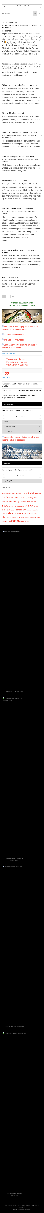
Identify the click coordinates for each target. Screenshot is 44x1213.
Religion (6, 25)
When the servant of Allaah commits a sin (20, 85)
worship (22, 521)
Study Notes (8, 431)
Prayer (5, 184)
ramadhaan (20, 510)
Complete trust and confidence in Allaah (19, 132)
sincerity (14, 517)
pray (22, 506)
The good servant (9, 22)
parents (11, 506)
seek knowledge (32, 514)
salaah (10, 513)
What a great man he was (17, 365)
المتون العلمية (7, 463)
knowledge (15, 501)
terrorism (5, 521)
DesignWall (21, 1207)
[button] (3, 417)
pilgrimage (17, 506)
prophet (36, 506)
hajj (26, 498)
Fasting (6, 255)
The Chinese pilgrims (15, 359)
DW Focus (34, 1205)
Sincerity (11, 25)
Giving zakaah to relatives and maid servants (21, 64)
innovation (5, 501)
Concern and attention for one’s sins (17, 209)
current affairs (29, 493)
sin (10, 517)
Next (13, 296)
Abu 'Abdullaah (6, 27)
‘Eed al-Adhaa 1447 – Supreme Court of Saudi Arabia (21, 391)
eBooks (6, 421)
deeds (3, 498)
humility (30, 498)
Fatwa (13, 67)
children (18, 493)
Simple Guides (8, 404)
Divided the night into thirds (14, 181)
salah (17, 514)
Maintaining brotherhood (16, 362)
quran (13, 510)
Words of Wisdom (23, 25)
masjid (28, 501)
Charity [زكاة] (7, 67)
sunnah (27, 517)
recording (35, 510)
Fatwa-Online (22, 1205)
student (20, 517)
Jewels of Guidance (8, 353)
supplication (34, 517)
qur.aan (6, 509)
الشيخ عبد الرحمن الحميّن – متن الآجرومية (17, 470)
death (38, 493)
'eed (3, 493)
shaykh (5, 517)
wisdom (14, 520)
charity (14, 493)
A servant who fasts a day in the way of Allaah (19, 251)
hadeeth (22, 498)
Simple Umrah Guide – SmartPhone (17, 411)
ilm (35, 497)
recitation (29, 510)
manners (23, 501)
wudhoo (27, 521)
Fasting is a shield (10, 277)
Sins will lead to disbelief (13, 113)
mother (33, 501)
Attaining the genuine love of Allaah (18, 156)
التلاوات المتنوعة (8, 481)
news (5, 505)
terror (39, 517)
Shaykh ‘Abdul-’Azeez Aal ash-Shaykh (27, 67)
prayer (29, 505)
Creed (5, 159)
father (17, 498)
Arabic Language (9, 426)
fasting (10, 497)
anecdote (8, 493)
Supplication (12, 135)
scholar (23, 513)
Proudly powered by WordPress (22, 1210)
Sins (16, 25)
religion (4, 514)
